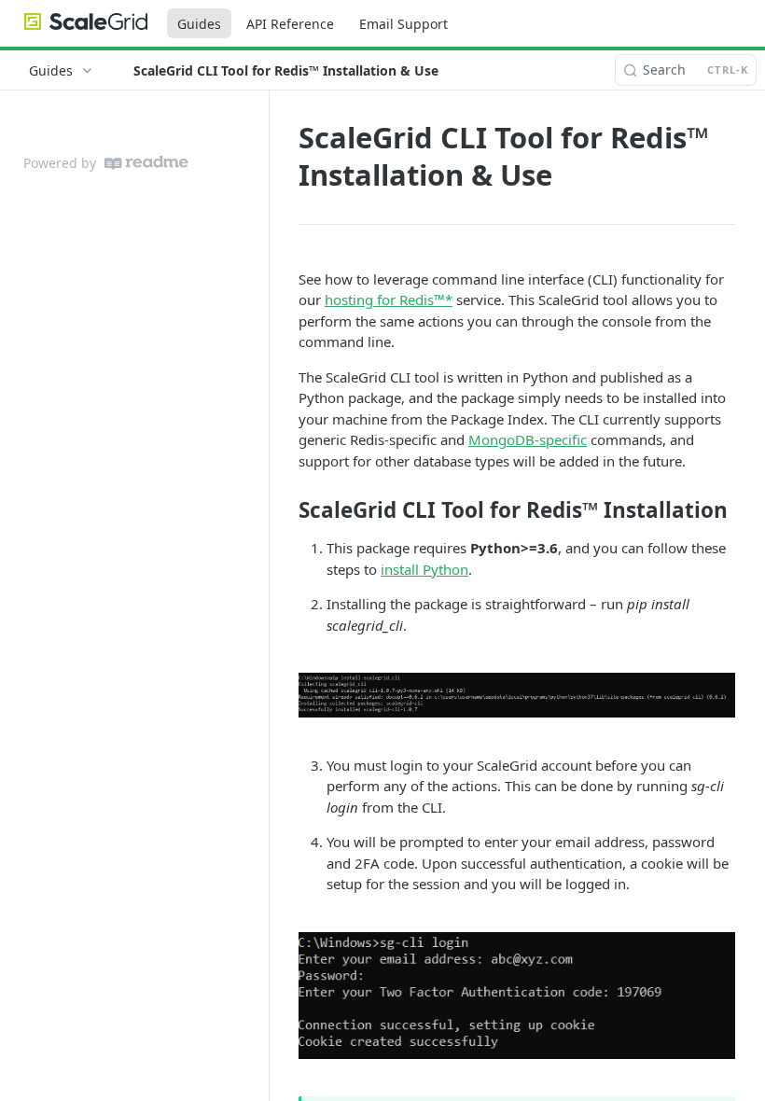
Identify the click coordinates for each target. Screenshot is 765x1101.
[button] (517, 695)
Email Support (403, 24)
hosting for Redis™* (388, 299)
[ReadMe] (146, 163)
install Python (424, 569)
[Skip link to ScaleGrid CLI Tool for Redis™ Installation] (286, 510)
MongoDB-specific (527, 439)
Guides (199, 24)
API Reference (290, 24)
